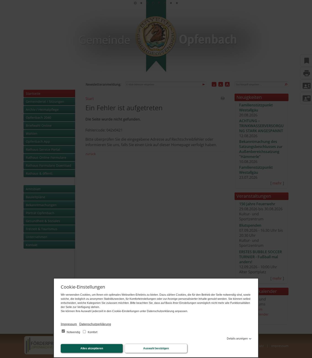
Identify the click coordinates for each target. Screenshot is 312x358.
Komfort (92, 332)
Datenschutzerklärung (95, 324)
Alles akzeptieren (91, 348)
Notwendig (73, 332)
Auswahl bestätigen (156, 348)
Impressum (69, 324)
